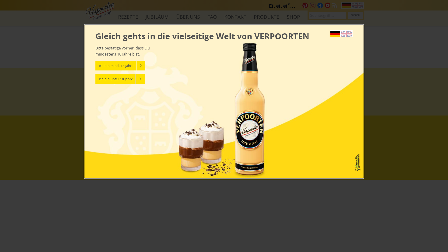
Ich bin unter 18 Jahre (116, 79)
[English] (346, 33)
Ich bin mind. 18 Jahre (116, 65)
